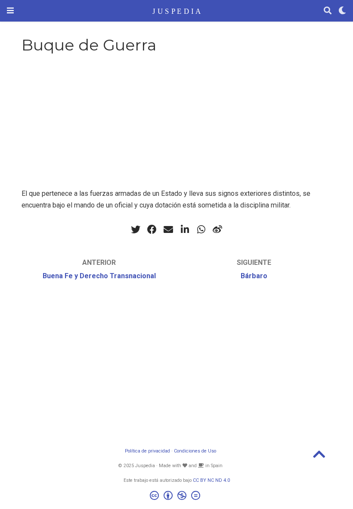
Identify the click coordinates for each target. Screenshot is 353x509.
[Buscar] (327, 11)
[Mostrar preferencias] (342, 11)
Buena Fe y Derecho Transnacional (99, 276)
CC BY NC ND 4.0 (211, 480)
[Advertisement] (176, 127)
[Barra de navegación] (10, 10)
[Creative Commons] (177, 496)
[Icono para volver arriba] (319, 457)
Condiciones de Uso (195, 451)
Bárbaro (254, 276)
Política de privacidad (147, 451)
